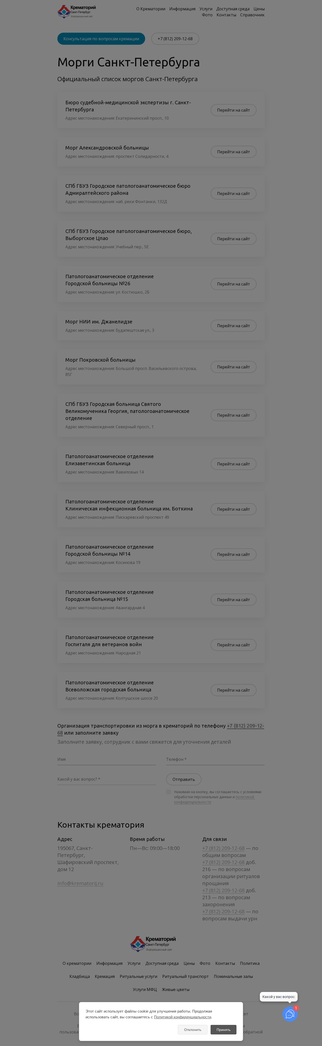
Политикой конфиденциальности (182, 1017)
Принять (223, 1030)
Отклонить (192, 1030)
